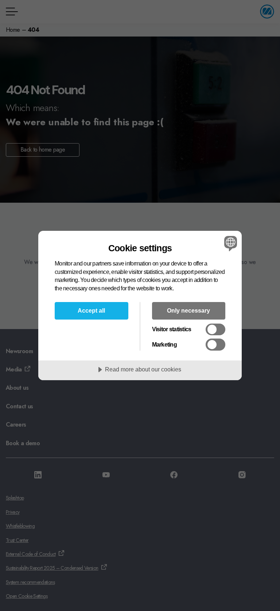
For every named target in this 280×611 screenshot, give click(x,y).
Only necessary (188, 310)
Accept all (91, 310)
